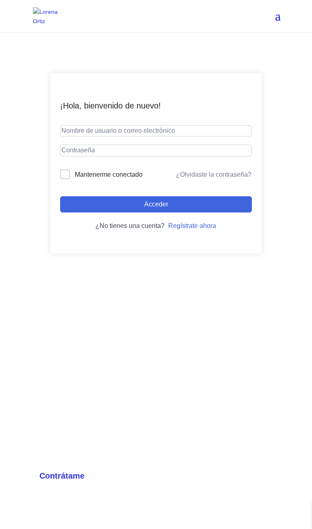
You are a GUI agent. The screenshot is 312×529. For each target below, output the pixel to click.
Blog (169, 477)
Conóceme (179, 453)
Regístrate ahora (192, 225)
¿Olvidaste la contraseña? (213, 174)
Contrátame (61, 475)
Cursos (49, 453)
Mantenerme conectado (109, 174)
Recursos (177, 429)
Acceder (156, 204)
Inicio (45, 429)
